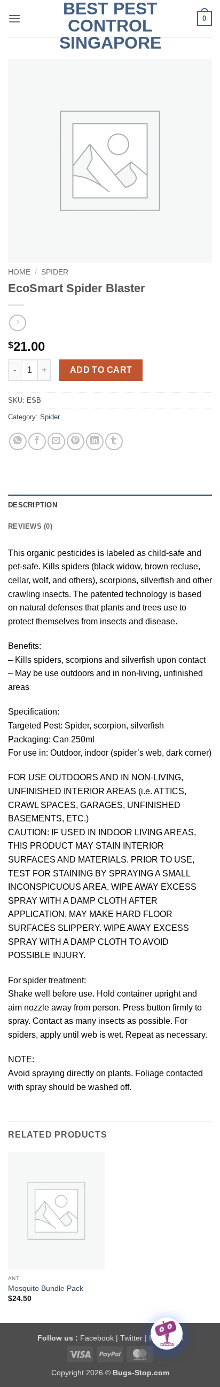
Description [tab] (32, 505)
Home (19, 272)
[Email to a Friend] (56, 441)
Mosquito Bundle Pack (45, 1288)
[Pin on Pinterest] (75, 441)
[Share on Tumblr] (114, 441)
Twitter (131, 1338)
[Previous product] (17, 323)
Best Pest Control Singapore (110, 25)
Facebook (97, 1338)
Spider (54, 272)
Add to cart (101, 369)
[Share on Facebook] (37, 441)
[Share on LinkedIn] (95, 441)
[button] (14, 18)
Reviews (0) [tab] (30, 526)
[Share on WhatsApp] (18, 441)
